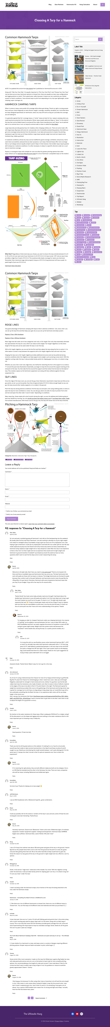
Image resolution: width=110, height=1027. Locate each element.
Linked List (80, 154)
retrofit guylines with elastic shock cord (39, 398)
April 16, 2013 (13, 534)
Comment (8, 472)
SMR (78, 179)
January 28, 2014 (14, 674)
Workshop (80, 205)
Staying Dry (33, 455)
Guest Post (80, 126)
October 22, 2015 (14, 865)
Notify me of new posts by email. (16, 514)
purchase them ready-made (61, 398)
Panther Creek (81, 171)
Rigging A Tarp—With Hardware (14, 334)
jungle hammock (95, 242)
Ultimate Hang (81, 199)
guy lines (9, 459)
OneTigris (80, 163)
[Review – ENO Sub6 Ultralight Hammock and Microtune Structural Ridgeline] (79, 60)
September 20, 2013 (23, 616)
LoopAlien (80, 247)
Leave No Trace (81, 149)
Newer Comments (41, 998)
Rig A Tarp (27, 455)
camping (95, 217)
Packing (79, 168)
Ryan (11, 658)
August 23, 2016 (14, 955)
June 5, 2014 (13, 710)
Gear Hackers (81, 118)
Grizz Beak (55, 124)
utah (97, 259)
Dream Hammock (82, 109)
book (78, 217)
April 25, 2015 (13, 742)
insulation (91, 240)
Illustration (15, 455)
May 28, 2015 (13, 810)
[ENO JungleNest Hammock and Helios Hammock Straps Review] (79, 70)
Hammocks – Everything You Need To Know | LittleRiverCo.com (28, 897)
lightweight (90, 245)
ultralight (89, 259)
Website (7, 504)
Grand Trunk (81, 230)
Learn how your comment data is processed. (41, 524)
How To (79, 135)
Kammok (79, 143)
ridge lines (29, 459)
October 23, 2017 (24, 638)
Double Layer (87, 220)
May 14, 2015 (13, 796)
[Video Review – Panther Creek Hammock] (79, 79)
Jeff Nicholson (14, 794)
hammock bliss (91, 232)
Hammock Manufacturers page (27, 153)
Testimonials (81, 193)
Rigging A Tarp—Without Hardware (15, 338)
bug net (87, 217)
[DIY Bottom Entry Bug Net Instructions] (79, 89)
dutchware (80, 225)
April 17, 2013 (18, 592)
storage (88, 252)
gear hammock (94, 227)
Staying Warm (81, 188)
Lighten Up (80, 151)
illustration (80, 240)
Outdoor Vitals (81, 165)
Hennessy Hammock (93, 237)
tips (93, 257)
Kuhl (78, 146)
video (79, 262)
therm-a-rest (88, 254)
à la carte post (46, 572)
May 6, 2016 (13, 939)
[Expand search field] (102, 4)
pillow (79, 249)
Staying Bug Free (82, 182)
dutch (93, 222)
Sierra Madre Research (84, 177)
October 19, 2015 (14, 843)
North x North (81, 157)
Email (7, 496)
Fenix (78, 115)
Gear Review (81, 121)
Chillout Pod (81, 104)
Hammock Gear (81, 129)
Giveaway (80, 123)
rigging (97, 249)
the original (29, 88)
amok (79, 215)
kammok (79, 245)
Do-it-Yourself (81, 107)
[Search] (100, 39)
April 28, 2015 (13, 782)
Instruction (21, 455)
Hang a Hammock (82, 132)
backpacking (97, 215)
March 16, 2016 (14, 915)
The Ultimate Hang (33, 1013)
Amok (78, 101)
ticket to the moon (82, 257)
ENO (78, 112)
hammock (80, 232)
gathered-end (81, 227)
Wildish (79, 202)
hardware (96, 235)
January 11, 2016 (14, 899)
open (89, 247)
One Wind (80, 160)
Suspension (80, 191)
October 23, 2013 (14, 660)
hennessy (80, 237)
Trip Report (80, 196)
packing (97, 247)
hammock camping (83, 235)
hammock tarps (19, 459)
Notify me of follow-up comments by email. (19, 511)
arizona (87, 215)
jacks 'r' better (81, 242)
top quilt (79, 259)
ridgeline (87, 249)
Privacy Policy (59, 1021)
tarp (78, 254)
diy (78, 220)
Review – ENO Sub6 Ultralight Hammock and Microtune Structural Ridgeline (93, 59)
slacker (79, 252)
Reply (11, 562)
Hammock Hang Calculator (13, 266)
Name (7, 489)
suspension (98, 252)
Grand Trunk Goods (94, 230)
